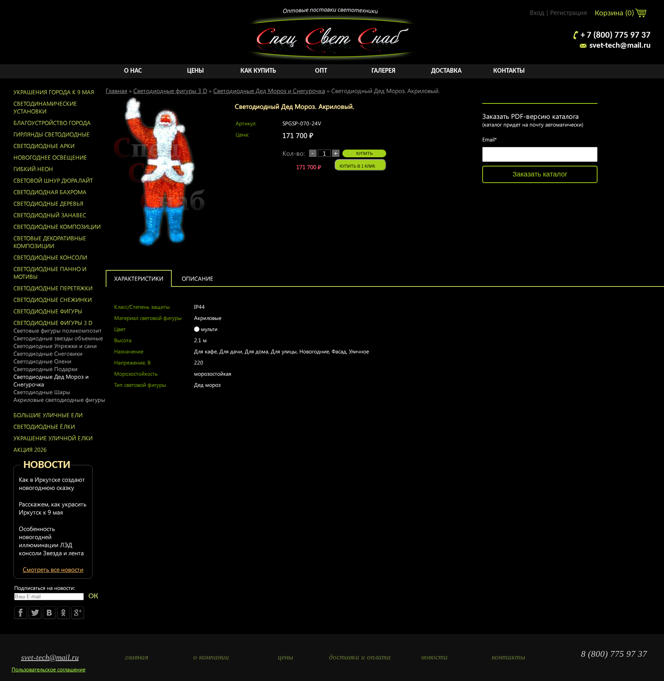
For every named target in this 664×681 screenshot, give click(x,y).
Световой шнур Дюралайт (53, 180)
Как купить (258, 71)
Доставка (446, 71)
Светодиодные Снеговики (48, 353)
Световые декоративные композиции (49, 242)
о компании (211, 657)
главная (136, 657)
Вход (537, 13)
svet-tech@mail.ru (620, 46)
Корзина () (615, 13)
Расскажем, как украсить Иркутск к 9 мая (52, 508)
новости (434, 657)
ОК (93, 596)
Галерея (383, 71)
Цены (195, 71)
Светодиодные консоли (50, 257)
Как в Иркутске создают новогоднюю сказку (52, 483)
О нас (133, 71)
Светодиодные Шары (41, 392)
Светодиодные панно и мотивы (49, 272)
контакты (508, 657)
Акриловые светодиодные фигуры (59, 399)
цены (285, 657)
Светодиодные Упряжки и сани (55, 346)
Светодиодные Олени (42, 361)
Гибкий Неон (33, 169)
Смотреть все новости (53, 569)
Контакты (509, 71)
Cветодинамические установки (45, 107)
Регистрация (568, 13)
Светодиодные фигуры (47, 311)
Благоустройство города (52, 123)
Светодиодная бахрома (49, 192)
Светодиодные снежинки (52, 299)
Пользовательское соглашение (48, 669)
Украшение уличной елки (53, 438)
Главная (116, 91)
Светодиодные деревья (48, 203)
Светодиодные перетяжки (53, 288)
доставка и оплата (360, 657)
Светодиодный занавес (49, 215)
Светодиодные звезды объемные (58, 338)
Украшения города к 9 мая (53, 92)
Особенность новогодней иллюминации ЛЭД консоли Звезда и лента (51, 540)
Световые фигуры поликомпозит (57, 330)
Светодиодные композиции (57, 226)
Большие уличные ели (48, 415)
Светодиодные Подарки (45, 369)
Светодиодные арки (44, 146)
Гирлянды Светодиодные (51, 134)
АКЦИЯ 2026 (29, 449)
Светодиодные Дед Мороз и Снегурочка (51, 380)
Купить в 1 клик (357, 166)
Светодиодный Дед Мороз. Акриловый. (385, 91)
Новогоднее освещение (50, 157)
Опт (321, 71)
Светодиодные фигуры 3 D (53, 322)
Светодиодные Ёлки (44, 426)
